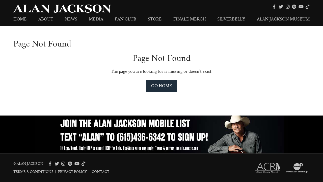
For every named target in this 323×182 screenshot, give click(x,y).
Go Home (161, 86)
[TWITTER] (281, 7)
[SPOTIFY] (294, 7)
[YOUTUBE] (301, 7)
